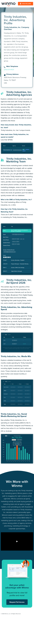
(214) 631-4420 (9, 69)
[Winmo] (8, 3)
